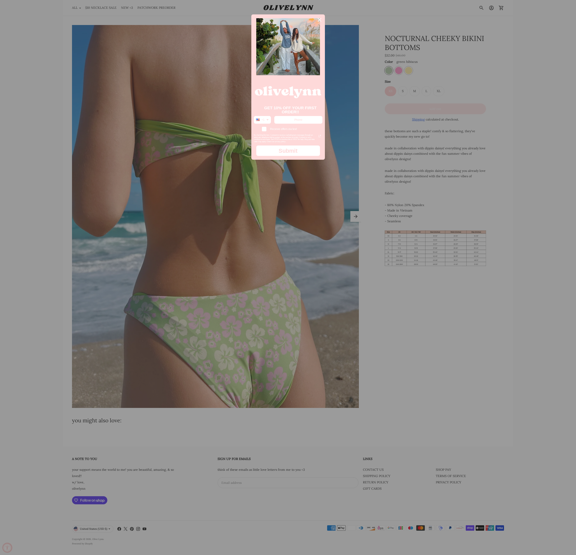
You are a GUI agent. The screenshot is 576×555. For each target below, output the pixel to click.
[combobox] (262, 120)
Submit (288, 151)
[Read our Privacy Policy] (319, 136)
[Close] (319, 19)
